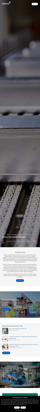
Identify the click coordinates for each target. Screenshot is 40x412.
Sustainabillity (21, 241)
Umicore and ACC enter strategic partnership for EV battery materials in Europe (23, 345)
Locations (28, 241)
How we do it (20, 280)
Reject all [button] (23, 407)
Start (3, 241)
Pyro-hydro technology (11, 241)
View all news (6, 353)
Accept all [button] (17, 407)
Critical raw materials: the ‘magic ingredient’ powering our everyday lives (23, 337)
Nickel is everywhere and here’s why (18, 328)
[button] (20, 410)
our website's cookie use (26, 401)
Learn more (5, 309)
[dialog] (20, 404)
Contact (34, 241)
